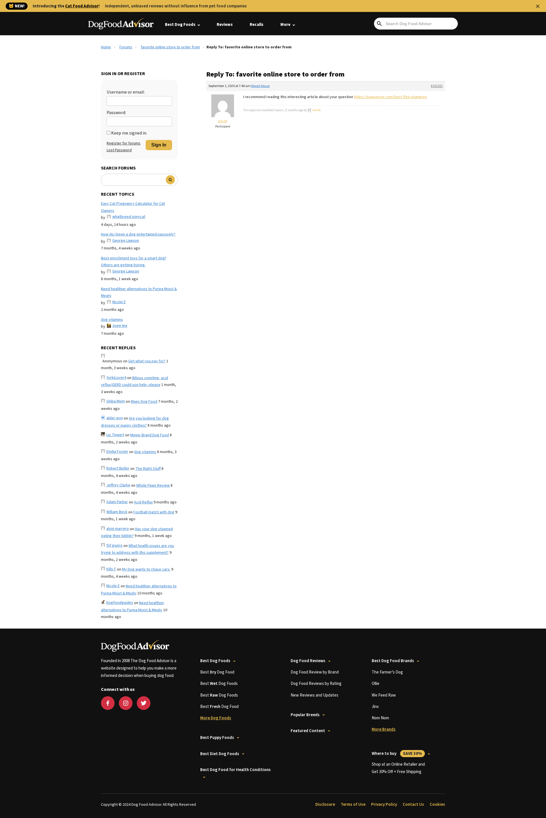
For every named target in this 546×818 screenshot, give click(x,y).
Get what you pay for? (147, 361)
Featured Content (308, 731)
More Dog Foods (215, 718)
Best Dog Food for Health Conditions (235, 770)
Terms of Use (353, 804)
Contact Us (413, 804)
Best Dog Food (217, 672)
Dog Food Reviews (308, 661)
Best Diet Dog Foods (219, 754)
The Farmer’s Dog (387, 672)
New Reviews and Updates (314, 695)
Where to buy (397, 754)
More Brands (384, 729)
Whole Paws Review (153, 485)
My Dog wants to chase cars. (146, 569)
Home (106, 47)
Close (538, 6)
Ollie (375, 684)
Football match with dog (153, 512)
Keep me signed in (128, 133)
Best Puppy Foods (217, 738)
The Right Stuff (148, 469)
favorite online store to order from (170, 47)
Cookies (437, 804)
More (285, 25)
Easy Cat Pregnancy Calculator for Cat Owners (133, 207)
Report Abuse (260, 86)
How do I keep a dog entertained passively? (138, 234)
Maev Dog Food (144, 401)
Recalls (256, 25)
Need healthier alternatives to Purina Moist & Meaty (139, 292)
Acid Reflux (143, 502)
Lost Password (119, 150)
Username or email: (126, 92)
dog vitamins (112, 320)
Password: (116, 113)
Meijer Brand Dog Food (149, 435)
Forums (125, 47)
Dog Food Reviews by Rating (316, 684)
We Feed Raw (384, 695)
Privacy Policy (384, 804)
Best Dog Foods (180, 25)
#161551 (437, 86)
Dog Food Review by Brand (315, 672)
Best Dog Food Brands (393, 661)
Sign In (158, 144)
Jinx (375, 707)
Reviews (225, 25)
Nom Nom (380, 718)
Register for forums (123, 143)
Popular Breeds (305, 715)
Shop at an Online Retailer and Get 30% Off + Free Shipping (398, 768)
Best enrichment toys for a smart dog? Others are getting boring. (133, 261)
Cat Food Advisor (81, 6)
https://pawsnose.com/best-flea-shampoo (390, 97)
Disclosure (325, 804)
